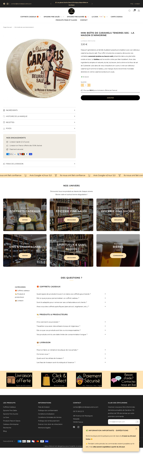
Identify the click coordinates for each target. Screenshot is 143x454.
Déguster (118, 220)
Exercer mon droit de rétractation (50, 424)
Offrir (25, 220)
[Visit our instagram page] (7, 3)
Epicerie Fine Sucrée (10, 414)
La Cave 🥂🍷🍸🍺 (99, 17)
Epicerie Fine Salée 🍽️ (53, 17)
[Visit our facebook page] (4, 3)
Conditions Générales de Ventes (49, 417)
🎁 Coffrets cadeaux (22, 291)
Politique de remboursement (48, 421)
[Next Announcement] (92, 3)
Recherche (7, 428)
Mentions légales (44, 428)
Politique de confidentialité (48, 410)
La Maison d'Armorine (88, 41)
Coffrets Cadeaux (9, 407)
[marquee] (71, 175)
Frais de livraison (44, 407)
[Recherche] (129, 10)
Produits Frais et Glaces (66, 20)
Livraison (137, 3)
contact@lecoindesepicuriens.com (21, 3)
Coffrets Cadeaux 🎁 (29, 17)
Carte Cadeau (117, 17)
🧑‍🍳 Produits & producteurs (20, 295)
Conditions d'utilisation (46, 414)
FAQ (131, 3)
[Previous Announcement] (51, 3)
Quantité (83, 82)
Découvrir (71, 220)
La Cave (6, 417)
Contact (83, 20)
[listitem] (71, 4)
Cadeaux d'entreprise (11, 424)
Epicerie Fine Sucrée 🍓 (76, 17)
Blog (5, 431)
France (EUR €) (8, 441)
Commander (118, 255)
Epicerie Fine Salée (10, 410)
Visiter (25, 255)
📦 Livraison (19, 301)
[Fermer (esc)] (136, 429)
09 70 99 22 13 (78, 411)
